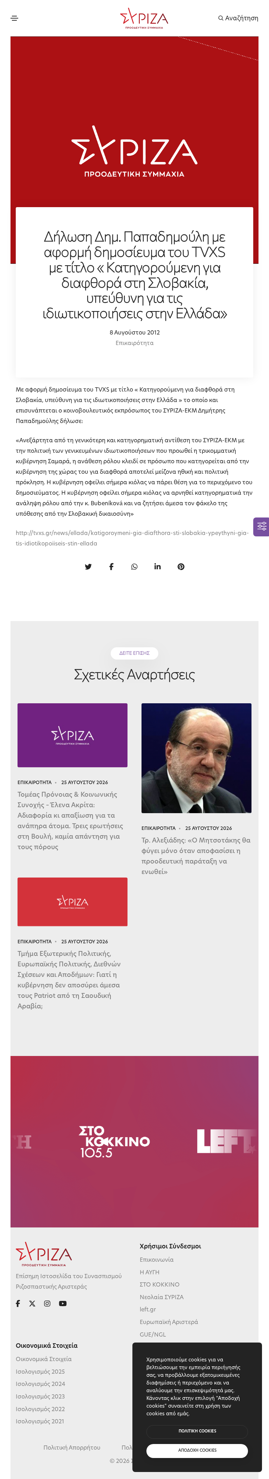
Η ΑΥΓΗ (150, 1273)
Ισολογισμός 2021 (40, 1422)
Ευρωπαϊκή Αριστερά (169, 1322)
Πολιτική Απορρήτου (72, 1448)
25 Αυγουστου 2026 (84, 783)
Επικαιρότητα (135, 343)
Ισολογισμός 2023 (40, 1397)
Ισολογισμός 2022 (40, 1410)
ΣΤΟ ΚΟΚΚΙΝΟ (160, 1285)
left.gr (148, 1310)
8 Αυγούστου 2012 (135, 333)
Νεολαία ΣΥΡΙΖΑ (162, 1298)
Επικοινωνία (157, 1260)
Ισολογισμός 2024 (40, 1384)
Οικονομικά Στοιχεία (44, 1359)
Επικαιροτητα (34, 783)
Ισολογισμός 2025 (40, 1372)
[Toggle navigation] (14, 18)
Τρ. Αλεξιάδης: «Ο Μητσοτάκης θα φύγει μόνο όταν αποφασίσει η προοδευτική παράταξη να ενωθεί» (196, 857)
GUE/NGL (153, 1335)
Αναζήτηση (241, 18)
